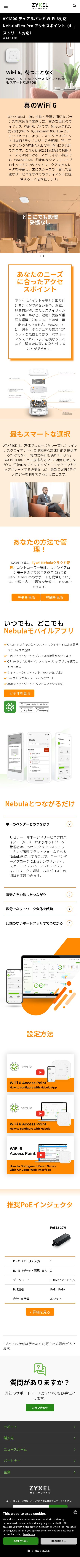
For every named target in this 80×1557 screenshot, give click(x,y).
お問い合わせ (40, 1407)
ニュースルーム (15, 1449)
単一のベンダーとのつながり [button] (27, 824)
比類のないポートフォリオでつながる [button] (34, 923)
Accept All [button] (21, 1540)
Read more (29, 1534)
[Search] (74, 5)
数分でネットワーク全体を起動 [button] (29, 908)
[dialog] (40, 1532)
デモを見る (26, 597)
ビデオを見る (20, 693)
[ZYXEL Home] (40, 6)
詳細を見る (54, 597)
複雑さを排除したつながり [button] (26, 894)
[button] (40, 1551)
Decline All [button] (58, 1540)
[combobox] (75, 1512)
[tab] (40, 824)
